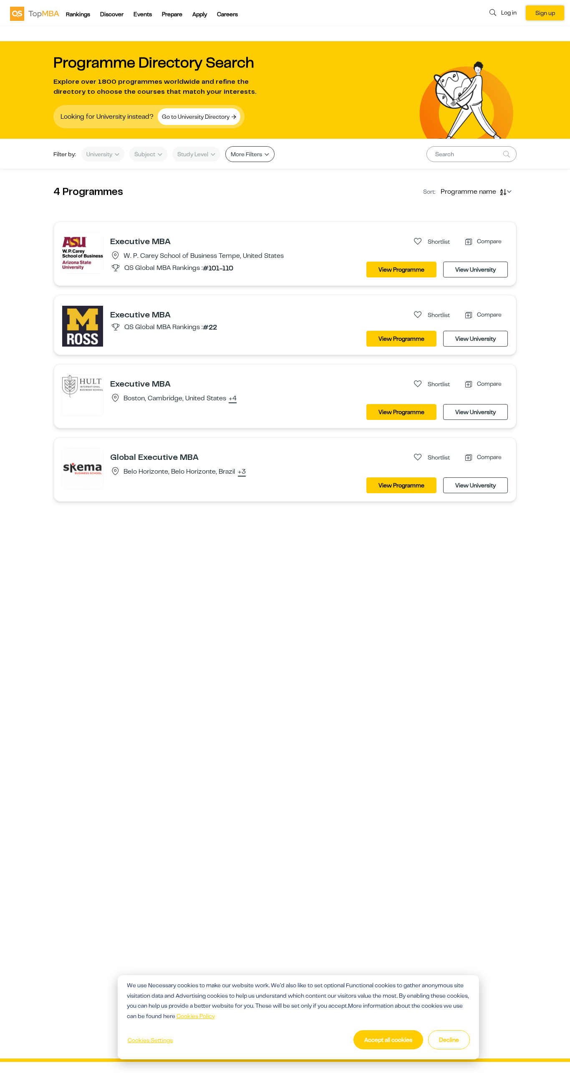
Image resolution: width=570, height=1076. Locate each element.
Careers (227, 14)
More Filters (247, 154)
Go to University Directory (196, 116)
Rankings (78, 14)
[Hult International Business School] (82, 386)
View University (475, 269)
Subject (145, 154)
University (99, 154)
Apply (199, 14)
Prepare (172, 14)
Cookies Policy (196, 1016)
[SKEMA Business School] (82, 468)
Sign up (545, 13)
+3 (242, 472)
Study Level (193, 154)
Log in (509, 12)
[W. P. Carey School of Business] (82, 252)
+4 (233, 398)
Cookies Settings (150, 1040)
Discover (112, 14)
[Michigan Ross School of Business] (82, 326)
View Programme (401, 269)
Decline (449, 1040)
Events (143, 14)
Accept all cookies (388, 1040)
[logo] (34, 13)
